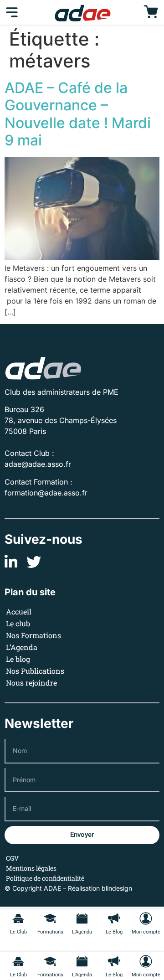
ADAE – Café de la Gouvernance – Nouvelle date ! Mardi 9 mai (78, 114)
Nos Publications (35, 671)
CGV (12, 858)
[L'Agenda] (82, 961)
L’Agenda (21, 647)
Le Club (18, 975)
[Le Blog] (114, 961)
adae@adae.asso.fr (38, 464)
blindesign (117, 888)
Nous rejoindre (31, 682)
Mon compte (146, 975)
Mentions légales (31, 868)
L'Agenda (82, 975)
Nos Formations (33, 635)
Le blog (18, 659)
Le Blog (114, 975)
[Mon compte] (146, 961)
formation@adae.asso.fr (46, 492)
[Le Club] (18, 961)
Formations (50, 975)
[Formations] (50, 961)
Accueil (18, 611)
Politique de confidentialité (45, 878)
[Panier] (150, 12)
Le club (18, 623)
